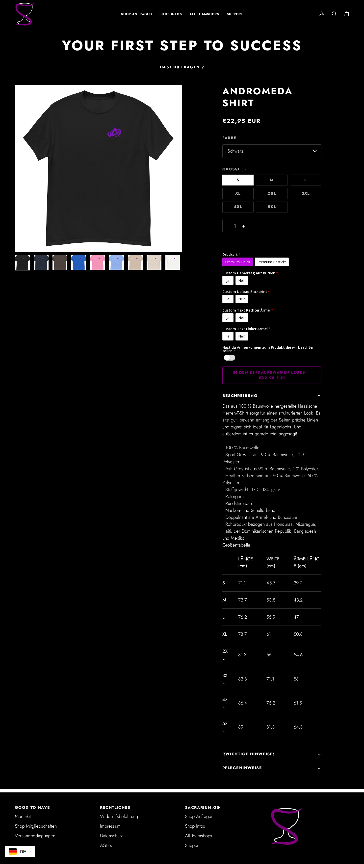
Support (192, 845)
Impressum (110, 826)
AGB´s (106, 845)
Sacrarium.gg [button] (202, 807)
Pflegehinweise (242, 768)
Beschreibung (240, 395)
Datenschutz (111, 835)
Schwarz (235, 151)
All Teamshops (198, 835)
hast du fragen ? (182, 67)
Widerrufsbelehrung (119, 816)
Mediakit (23, 816)
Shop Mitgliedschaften (36, 826)
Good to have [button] (32, 807)
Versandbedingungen (35, 835)
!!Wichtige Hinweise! (248, 754)
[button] (170, 14)
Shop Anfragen (199, 816)
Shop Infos (195, 826)
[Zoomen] (98, 168)
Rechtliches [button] (115, 807)
